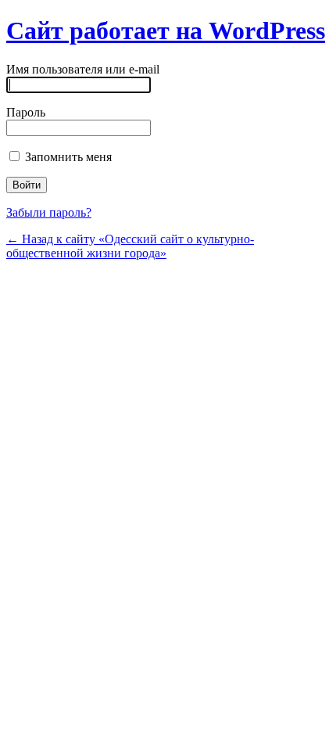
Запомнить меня (67, 156)
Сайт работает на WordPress (165, 30)
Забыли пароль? (48, 212)
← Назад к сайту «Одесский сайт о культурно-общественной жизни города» (130, 246)
